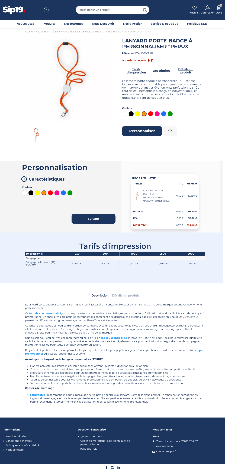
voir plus (163, 97)
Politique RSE (88, 448)
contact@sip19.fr (166, 451)
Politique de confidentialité (22, 445)
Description (161, 70)
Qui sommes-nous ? (92, 436)
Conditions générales (19, 440)
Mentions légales (16, 436)
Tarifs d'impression (136, 71)
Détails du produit (185, 71)
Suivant (93, 218)
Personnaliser (142, 131)
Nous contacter (15, 449)
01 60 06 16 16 (164, 446)
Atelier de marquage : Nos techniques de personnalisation (105, 442)
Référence (128, 53)
